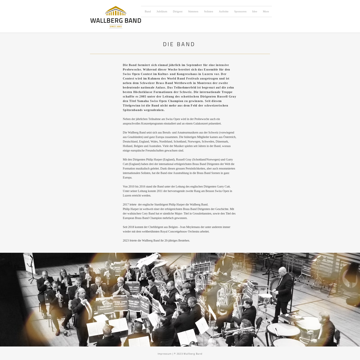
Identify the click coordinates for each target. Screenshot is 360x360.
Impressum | (166, 354)
